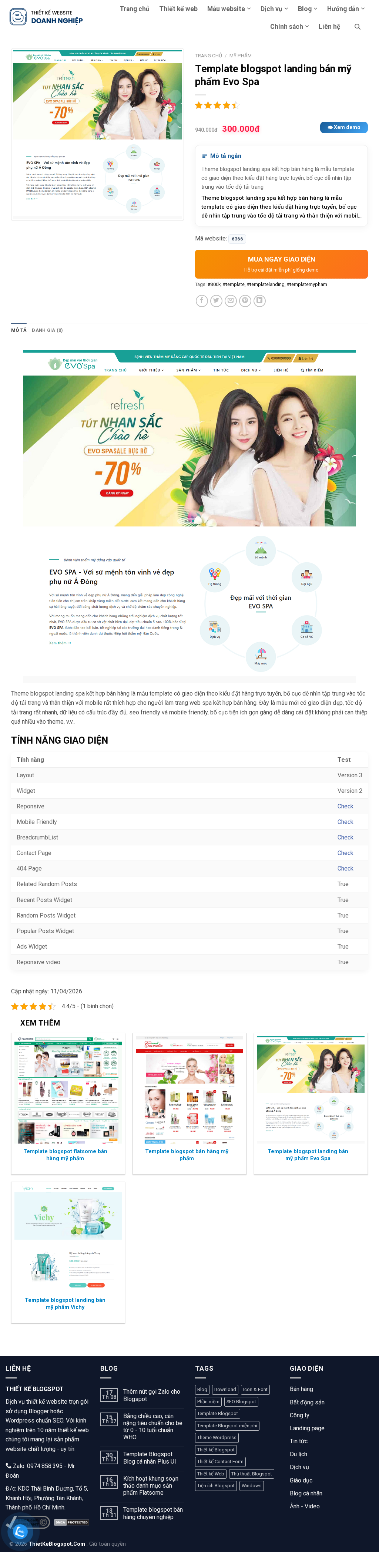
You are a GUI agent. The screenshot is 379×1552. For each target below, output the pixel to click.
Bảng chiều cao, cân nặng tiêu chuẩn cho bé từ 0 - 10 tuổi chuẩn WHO (152, 1427)
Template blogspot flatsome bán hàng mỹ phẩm (65, 1155)
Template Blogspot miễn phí (227, 1425)
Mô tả (19, 330)
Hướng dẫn (343, 9)
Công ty (299, 1415)
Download (225, 1389)
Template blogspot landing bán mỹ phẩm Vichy (65, 1303)
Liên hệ (330, 26)
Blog (305, 9)
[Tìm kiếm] (357, 26)
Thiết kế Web (210, 1474)
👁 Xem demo (344, 127)
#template (234, 284)
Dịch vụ (271, 9)
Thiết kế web (178, 9)
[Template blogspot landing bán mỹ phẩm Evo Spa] (311, 1090)
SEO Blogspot (241, 1401)
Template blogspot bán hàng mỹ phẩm (186, 1155)
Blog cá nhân (306, 1493)
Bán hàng (301, 1389)
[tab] (19, 330)
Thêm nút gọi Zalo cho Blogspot (151, 1395)
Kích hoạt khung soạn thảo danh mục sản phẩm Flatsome (150, 1485)
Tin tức (299, 1441)
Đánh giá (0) (47, 330)
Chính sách (286, 26)
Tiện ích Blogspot (216, 1485)
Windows (252, 1485)
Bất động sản (307, 1402)
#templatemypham (307, 284)
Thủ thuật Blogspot (251, 1474)
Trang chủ (135, 9)
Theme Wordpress (217, 1437)
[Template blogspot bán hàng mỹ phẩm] (189, 1090)
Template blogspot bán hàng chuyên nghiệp (153, 1513)
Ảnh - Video (305, 1506)
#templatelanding (266, 284)
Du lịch (298, 1454)
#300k (214, 284)
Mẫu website (226, 9)
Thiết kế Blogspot (216, 1449)
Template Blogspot (217, 1413)
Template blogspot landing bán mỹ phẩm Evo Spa (308, 1155)
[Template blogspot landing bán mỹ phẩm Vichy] (68, 1238)
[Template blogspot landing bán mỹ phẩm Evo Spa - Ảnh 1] (97, 134)
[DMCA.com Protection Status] (71, 1522)
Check (345, 806)
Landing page (307, 1428)
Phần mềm (208, 1401)
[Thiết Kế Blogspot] (46, 16)
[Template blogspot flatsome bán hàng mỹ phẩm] (68, 1090)
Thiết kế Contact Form (220, 1461)
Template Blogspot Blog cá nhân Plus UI (149, 1458)
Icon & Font (255, 1389)
